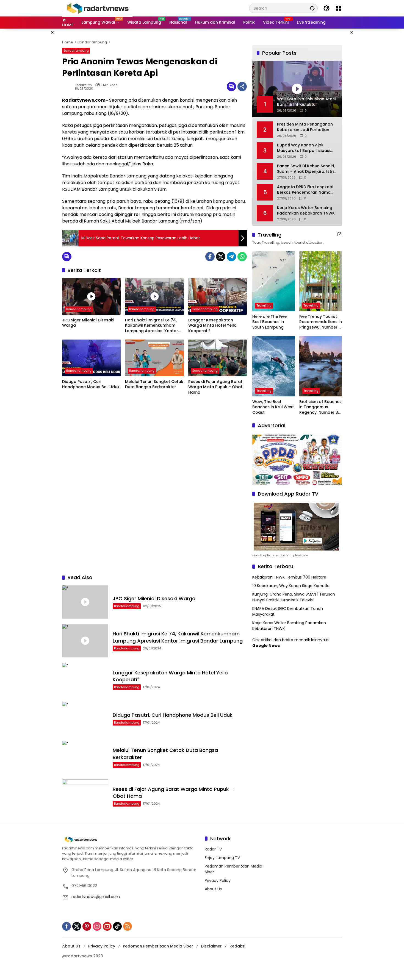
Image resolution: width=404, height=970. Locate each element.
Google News (266, 645)
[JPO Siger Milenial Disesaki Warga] (91, 296)
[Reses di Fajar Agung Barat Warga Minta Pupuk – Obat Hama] (217, 358)
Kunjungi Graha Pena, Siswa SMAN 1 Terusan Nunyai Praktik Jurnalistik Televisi (293, 597)
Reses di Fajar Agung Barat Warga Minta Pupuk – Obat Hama (215, 387)
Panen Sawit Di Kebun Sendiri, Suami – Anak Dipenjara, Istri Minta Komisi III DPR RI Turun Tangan (306, 168)
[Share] (242, 86)
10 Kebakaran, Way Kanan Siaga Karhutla (291, 585)
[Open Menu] (338, 8)
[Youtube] (107, 926)
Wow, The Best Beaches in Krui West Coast (273, 407)
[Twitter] (220, 256)
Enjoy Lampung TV (222, 857)
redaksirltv (83, 85)
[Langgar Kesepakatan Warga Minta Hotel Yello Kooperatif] (217, 296)
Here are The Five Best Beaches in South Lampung (269, 322)
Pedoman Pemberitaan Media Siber (158, 946)
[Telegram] (231, 256)
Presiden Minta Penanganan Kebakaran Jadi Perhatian (305, 127)
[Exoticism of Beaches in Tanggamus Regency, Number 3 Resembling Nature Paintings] (320, 366)
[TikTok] (117, 926)
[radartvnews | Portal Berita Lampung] (97, 8)
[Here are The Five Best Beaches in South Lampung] (273, 281)
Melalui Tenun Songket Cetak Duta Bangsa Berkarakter (154, 384)
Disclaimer (211, 946)
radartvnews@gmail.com (95, 896)
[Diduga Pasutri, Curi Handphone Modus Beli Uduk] (91, 358)
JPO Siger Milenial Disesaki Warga (88, 323)
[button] (312, 8)
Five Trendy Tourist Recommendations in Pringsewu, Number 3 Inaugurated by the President (320, 322)
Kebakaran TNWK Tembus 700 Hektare (289, 577)
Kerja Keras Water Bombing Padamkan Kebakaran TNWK (306, 210)
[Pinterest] (86, 926)
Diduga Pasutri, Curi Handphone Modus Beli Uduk (91, 384)
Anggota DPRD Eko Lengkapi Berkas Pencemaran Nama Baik (305, 189)
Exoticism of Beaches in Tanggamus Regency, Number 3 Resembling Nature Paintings (320, 407)
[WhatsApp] (242, 256)
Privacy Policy (218, 880)
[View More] (339, 234)
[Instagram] (97, 926)
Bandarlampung (76, 50)
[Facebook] (210, 256)
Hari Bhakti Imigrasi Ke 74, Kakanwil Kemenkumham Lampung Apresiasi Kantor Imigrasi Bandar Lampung (151, 326)
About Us (213, 889)
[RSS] (127, 926)
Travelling (264, 305)
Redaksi (237, 946)
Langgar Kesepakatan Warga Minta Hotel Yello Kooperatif (212, 325)
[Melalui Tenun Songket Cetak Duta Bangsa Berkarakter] (154, 358)
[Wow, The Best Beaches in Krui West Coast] (273, 366)
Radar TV (213, 849)
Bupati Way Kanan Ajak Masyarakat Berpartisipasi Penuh (303, 148)
